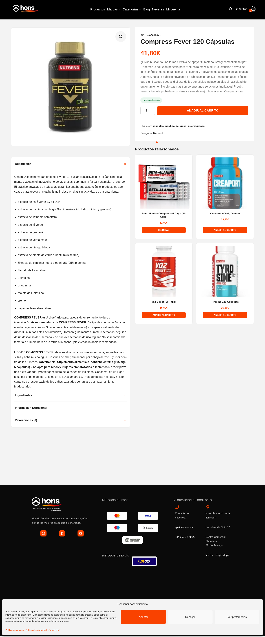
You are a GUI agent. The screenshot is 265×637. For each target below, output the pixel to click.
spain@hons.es (184, 527)
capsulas (158, 125)
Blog (146, 9)
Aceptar (143, 616)
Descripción (23, 163)
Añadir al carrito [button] (225, 230)
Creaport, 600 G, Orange (225, 213)
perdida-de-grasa (175, 125)
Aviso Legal (54, 630)
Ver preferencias (237, 616)
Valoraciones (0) (26, 420)
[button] (120, 36)
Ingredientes (23, 395)
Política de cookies (14, 630)
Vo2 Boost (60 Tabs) (163, 301)
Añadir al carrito (202, 110)
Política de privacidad (36, 630)
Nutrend (158, 133)
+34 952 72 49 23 (185, 537)
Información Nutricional (31, 407)
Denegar (190, 616)
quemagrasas (196, 125)
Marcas (112, 9)
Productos (97, 9)
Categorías (130, 9)
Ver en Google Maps (217, 555)
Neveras (158, 9)
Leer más (163, 230)
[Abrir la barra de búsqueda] (231, 9)
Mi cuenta (173, 9)
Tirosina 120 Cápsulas (225, 301)
